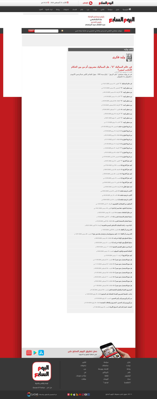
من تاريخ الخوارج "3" (125, 148)
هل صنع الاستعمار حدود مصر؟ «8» (122, 259)
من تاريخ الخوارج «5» (126, 139)
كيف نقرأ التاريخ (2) (126, 178)
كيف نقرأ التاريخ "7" (126, 161)
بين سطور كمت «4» (126, 109)
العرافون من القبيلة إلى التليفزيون (122, 204)
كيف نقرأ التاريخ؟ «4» (125, 174)
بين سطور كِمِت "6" (126, 101)
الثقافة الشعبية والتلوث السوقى (122, 251)
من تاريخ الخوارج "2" (125, 152)
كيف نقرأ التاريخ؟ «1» (125, 182)
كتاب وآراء (128, 50)
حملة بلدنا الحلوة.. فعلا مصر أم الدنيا (121, 208)
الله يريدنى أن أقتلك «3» (125, 230)
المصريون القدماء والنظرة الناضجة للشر (120, 290)
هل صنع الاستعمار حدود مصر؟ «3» (122, 281)
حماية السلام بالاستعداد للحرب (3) (122, 217)
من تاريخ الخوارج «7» (126, 131)
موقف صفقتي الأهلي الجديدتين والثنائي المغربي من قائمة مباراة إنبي (98, 30)
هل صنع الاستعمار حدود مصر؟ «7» (122, 264)
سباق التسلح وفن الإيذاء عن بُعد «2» (121, 238)
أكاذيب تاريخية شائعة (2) (125, 199)
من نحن (49, 387)
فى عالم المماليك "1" (125, 83)
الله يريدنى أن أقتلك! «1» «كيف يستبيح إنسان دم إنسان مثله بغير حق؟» (111, 234)
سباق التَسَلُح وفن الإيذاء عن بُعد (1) (122, 242)
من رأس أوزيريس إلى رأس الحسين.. (121, 298)
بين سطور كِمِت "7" (126, 96)
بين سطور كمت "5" (126, 105)
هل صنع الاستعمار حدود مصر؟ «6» (122, 268)
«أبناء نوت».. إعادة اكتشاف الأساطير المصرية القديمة (117, 225)
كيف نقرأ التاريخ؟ (127, 255)
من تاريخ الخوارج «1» (126, 156)
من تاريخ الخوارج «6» (126, 135)
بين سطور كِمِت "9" (126, 88)
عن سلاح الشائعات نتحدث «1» (123, 212)
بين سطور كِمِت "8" (126, 92)
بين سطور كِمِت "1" (126, 122)
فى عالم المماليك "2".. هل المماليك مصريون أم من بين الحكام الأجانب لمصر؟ (101, 68)
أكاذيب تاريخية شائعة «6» (124, 195)
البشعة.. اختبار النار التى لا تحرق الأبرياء (120, 307)
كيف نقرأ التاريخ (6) (126, 165)
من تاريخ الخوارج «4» (126, 144)
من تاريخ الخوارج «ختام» (125, 126)
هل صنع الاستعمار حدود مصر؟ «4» (122, 277)
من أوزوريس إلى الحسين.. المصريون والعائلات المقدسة (116, 302)
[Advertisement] (78, 327)
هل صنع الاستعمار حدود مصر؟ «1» (122, 285)
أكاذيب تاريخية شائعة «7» (124, 191)
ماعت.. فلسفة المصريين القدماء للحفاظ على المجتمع (116, 294)
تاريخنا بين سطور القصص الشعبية (122, 247)
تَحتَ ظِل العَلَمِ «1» (126, 187)
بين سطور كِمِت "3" (126, 114)
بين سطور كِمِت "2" (126, 118)
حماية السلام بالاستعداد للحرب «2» (122, 221)
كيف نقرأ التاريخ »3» (126, 169)
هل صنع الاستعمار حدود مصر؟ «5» (122, 272)
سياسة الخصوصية (39, 387)
